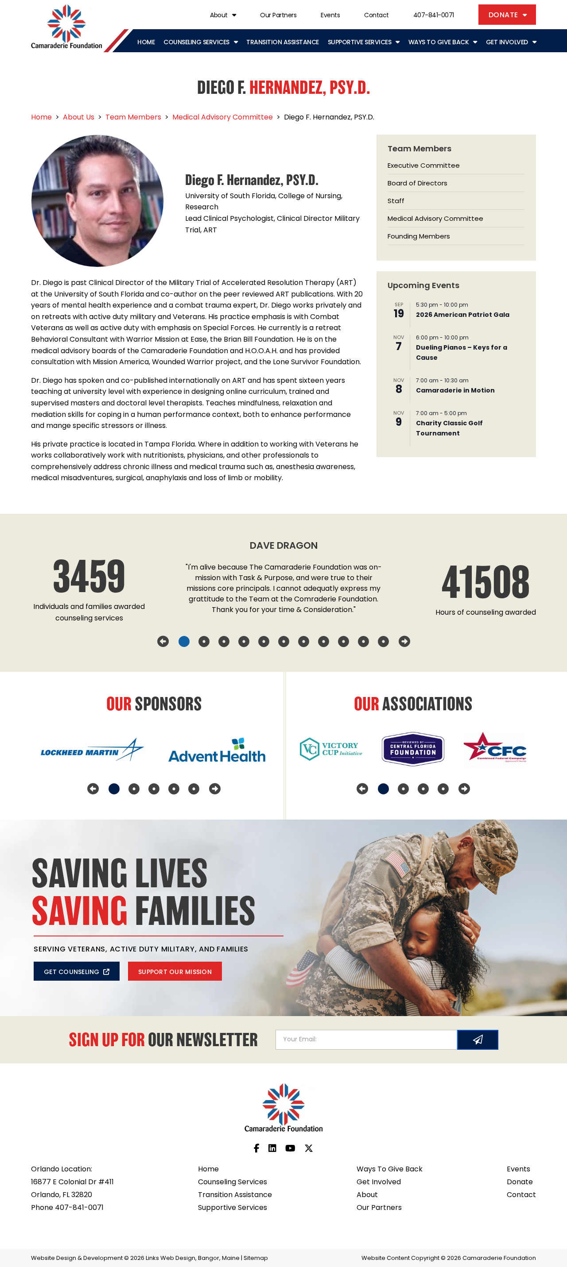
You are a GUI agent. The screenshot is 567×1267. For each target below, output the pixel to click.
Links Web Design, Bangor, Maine (193, 1258)
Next (404, 641)
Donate (503, 15)
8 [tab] (323, 641)
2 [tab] (204, 641)
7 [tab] (303, 641)
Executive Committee (424, 166)
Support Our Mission (175, 972)
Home (146, 42)
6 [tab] (283, 641)
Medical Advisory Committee (435, 219)
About (219, 15)
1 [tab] (184, 641)
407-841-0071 (433, 15)
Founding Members (419, 237)
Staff (396, 201)
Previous (163, 641)
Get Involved (507, 42)
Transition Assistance (282, 42)
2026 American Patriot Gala (462, 315)
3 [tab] (224, 641)
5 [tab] (264, 641)
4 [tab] (244, 641)
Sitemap (256, 1258)
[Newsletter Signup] (477, 1040)
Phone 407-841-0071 (67, 1208)
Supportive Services (360, 42)
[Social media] (257, 1149)
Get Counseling (72, 972)
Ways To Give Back (438, 42)
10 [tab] (363, 641)
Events (330, 15)
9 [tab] (343, 641)
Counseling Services (196, 42)
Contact (376, 15)
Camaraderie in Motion (455, 391)
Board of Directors (417, 184)
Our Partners (278, 15)
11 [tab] (383, 641)
